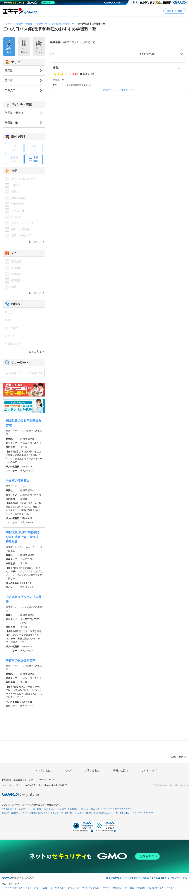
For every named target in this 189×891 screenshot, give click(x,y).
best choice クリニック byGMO (17, 785)
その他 (169, 888)
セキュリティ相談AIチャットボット (118, 809)
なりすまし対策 (122, 813)
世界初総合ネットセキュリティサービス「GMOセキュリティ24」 (29, 809)
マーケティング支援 (90, 888)
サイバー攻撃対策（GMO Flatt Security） (95, 813)
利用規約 (6, 779)
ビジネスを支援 (57, 888)
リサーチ (106, 888)
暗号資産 (141, 888)
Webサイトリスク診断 (90, 809)
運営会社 (17, 779)
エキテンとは (43, 770)
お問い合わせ (92, 770)
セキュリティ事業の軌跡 (143, 812)
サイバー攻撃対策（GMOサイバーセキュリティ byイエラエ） (48, 813)
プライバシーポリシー (40, 779)
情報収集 (117, 888)
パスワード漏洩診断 (68, 809)
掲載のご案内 (120, 770)
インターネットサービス (12, 888)
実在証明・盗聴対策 (10, 813)
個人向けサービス (155, 888)
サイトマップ (149, 770)
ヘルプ (67, 770)
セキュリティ (72, 888)
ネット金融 (129, 888)
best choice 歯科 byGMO (51, 785)
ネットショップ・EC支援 (36, 888)
